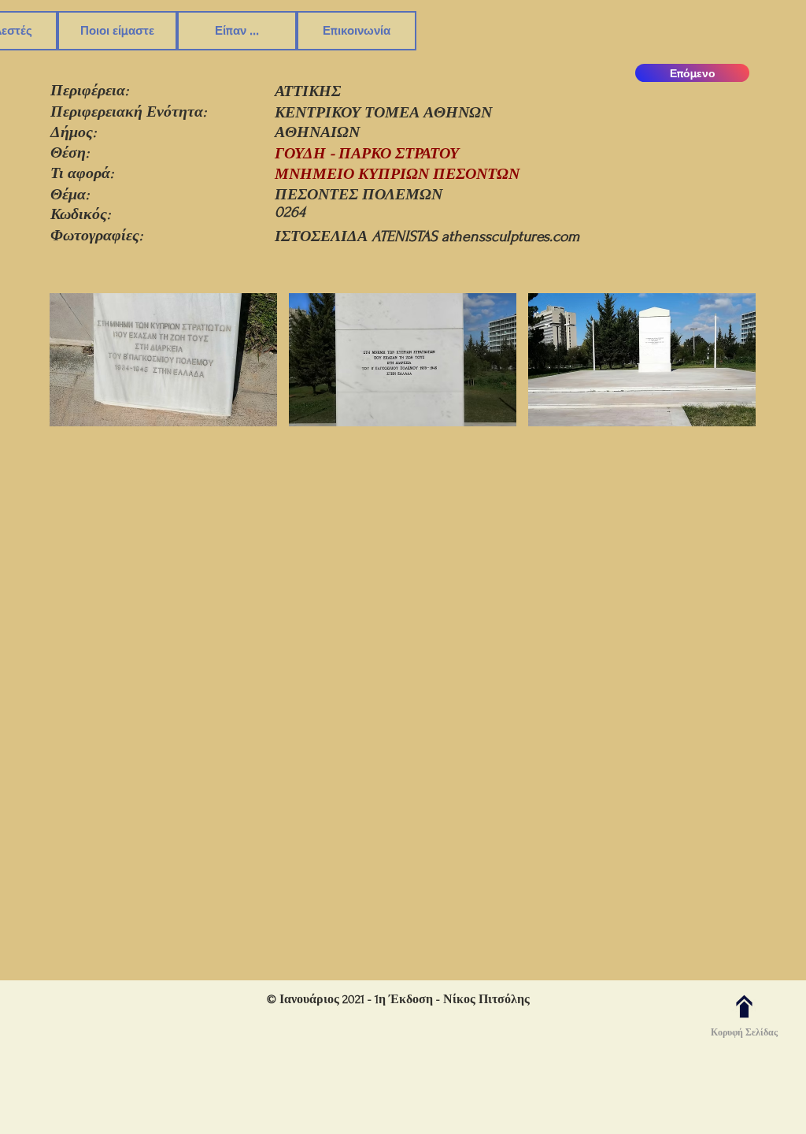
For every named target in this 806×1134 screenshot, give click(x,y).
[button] (163, 361)
